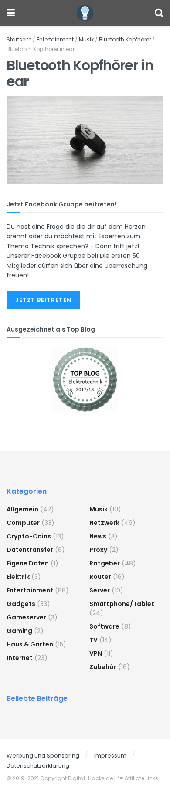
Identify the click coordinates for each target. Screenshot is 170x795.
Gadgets (21, 603)
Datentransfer (30, 549)
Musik (86, 39)
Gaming (19, 630)
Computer (23, 522)
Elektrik (18, 576)
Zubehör (102, 667)
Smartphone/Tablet (121, 603)
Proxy (98, 549)
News (97, 536)
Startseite (19, 39)
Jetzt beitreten (43, 300)
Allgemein (22, 509)
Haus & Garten (30, 644)
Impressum (110, 755)
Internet (20, 657)
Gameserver (26, 617)
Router (100, 576)
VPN (95, 653)
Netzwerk (104, 522)
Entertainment (55, 39)
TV (93, 640)
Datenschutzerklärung (38, 765)
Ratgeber (104, 563)
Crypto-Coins (29, 536)
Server (99, 590)
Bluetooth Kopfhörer (125, 39)
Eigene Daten (28, 563)
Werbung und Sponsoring (43, 755)
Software (104, 626)
